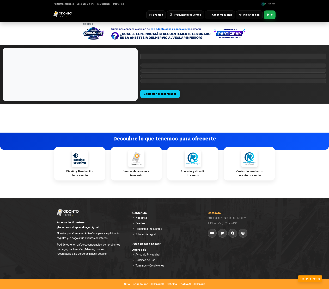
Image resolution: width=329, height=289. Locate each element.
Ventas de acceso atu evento (136, 173)
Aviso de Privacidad (148, 254)
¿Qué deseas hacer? (146, 244)
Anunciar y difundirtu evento (193, 173)
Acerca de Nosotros (71, 222)
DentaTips (118, 4)
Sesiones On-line (86, 4)
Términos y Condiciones (150, 265)
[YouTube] (212, 233)
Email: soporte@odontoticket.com (227, 217)
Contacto (214, 213)
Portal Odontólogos (63, 4)
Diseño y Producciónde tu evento (79, 173)
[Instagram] (243, 233)
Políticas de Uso (145, 260)
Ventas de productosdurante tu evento (249, 173)
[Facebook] (232, 233)
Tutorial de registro (147, 234)
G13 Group (198, 284)
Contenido (139, 213)
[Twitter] (222, 233)
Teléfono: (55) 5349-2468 (222, 223)
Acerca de (139, 249)
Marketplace (104, 4)
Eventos (140, 223)
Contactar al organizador (160, 93)
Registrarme (309, 278)
